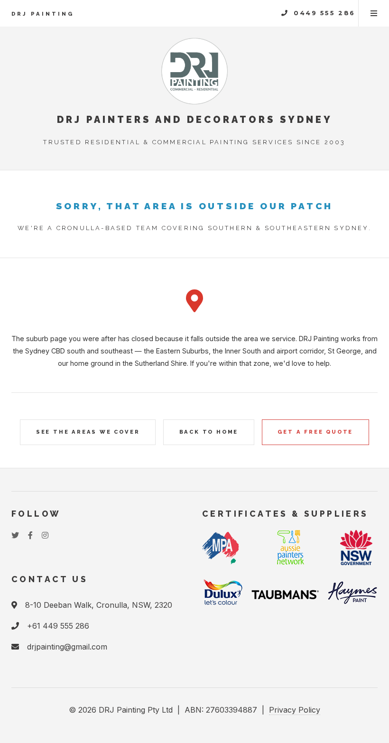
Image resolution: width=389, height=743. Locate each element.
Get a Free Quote (315, 431)
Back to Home (209, 431)
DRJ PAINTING (42, 13)
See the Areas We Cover (88, 431)
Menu (374, 13)
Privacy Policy (294, 710)
